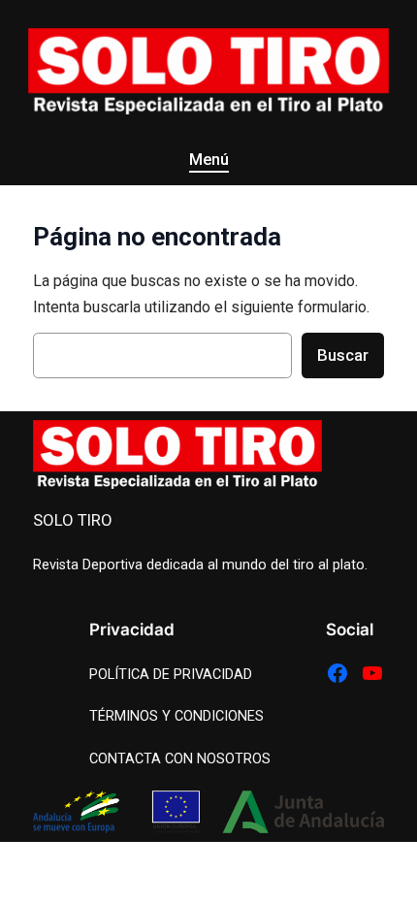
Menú (209, 159)
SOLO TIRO (72, 520)
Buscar (343, 355)
